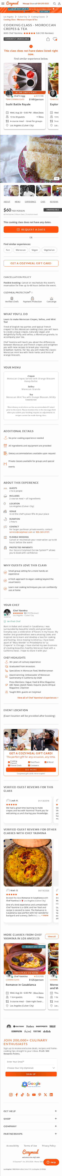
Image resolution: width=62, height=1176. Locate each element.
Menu (41, 117)
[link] (25, 976)
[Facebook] (16, 1094)
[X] (45, 1094)
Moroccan (21, 250)
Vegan (35, 250)
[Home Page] (12, 3)
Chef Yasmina (20, 610)
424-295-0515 (43, 3)
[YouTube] (34, 1094)
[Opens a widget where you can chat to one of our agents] (51, 1162)
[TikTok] (22, 1094)
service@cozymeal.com (20, 532)
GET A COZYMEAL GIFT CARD (31, 263)
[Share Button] (48, 39)
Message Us (27, 3)
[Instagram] (11, 1094)
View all (52, 936)
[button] (3, 3)
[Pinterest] (39, 1094)
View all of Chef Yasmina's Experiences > (37, 697)
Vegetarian (49, 250)
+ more (44, 915)
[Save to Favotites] (56, 40)
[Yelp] (28, 1094)
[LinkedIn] (51, 1094)
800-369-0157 (42, 532)
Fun (8, 250)
